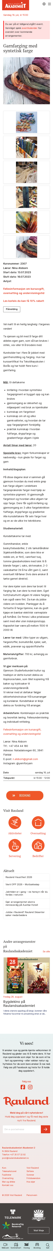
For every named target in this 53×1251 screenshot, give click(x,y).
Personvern (32, 1195)
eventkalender (29, 28)
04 (31, 961)
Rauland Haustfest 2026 (19, 877)
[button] (47, 1246)
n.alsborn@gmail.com (25, 759)
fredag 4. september (33, 996)
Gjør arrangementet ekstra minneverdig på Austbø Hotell (22, 903)
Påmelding (12, 309)
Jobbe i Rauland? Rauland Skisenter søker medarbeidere (25, 913)
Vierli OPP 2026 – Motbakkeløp (22, 884)
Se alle (46, 951)
